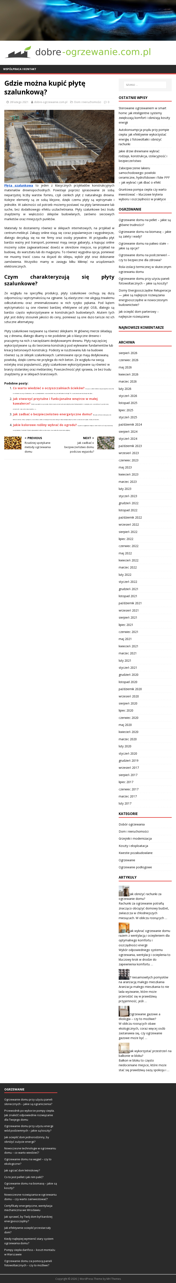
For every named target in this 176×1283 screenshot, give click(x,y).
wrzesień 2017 (129, 768)
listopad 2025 (128, 403)
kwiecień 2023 (128, 474)
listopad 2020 (128, 682)
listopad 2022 (128, 510)
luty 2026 (125, 389)
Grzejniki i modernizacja (135, 838)
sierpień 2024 (128, 431)
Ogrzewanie (127, 860)
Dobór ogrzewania (132, 824)
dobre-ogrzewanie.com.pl (50, 102)
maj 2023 (125, 467)
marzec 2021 (128, 653)
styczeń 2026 (128, 396)
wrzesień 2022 (129, 524)
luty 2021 (125, 660)
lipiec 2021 (126, 625)
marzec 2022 (128, 567)
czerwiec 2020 (128, 718)
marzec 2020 (128, 739)
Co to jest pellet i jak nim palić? (23, 1177)
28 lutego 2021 (19, 102)
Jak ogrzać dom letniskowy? (22, 1170)
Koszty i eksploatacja (133, 846)
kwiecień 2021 (128, 646)
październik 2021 (130, 603)
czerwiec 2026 (128, 360)
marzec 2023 (128, 482)
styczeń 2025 (128, 417)
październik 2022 (130, 517)
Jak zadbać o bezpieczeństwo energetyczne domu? (52, 414)
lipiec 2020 (126, 710)
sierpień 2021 (128, 617)
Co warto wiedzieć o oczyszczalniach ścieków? (49, 388)
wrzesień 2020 (129, 696)
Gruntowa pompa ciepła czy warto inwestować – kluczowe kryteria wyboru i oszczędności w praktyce (143, 194)
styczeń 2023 (128, 496)
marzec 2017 (128, 796)
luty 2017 (125, 803)
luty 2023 (125, 489)
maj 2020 (125, 725)
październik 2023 (130, 446)
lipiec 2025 (126, 410)
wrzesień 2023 (129, 453)
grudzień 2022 (128, 503)
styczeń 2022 (128, 582)
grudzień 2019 (128, 760)
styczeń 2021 (128, 667)
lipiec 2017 (126, 782)
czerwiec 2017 (128, 789)
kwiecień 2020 (128, 732)
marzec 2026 (128, 381)
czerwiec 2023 (128, 460)
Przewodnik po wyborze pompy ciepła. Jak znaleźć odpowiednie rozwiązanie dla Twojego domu (29, 1115)
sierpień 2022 (128, 532)
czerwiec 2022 (128, 546)
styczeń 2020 (128, 753)
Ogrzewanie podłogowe (135, 867)
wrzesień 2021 (129, 610)
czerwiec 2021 (128, 632)
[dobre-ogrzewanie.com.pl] (88, 38)
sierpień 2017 (128, 775)
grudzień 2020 (128, 675)
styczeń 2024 (128, 439)
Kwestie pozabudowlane (136, 853)
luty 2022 (125, 575)
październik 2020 (130, 689)
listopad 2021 (128, 596)
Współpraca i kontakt (19, 69)
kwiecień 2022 (128, 560)
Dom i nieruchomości (87, 102)
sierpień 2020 (128, 703)
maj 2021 (125, 639)
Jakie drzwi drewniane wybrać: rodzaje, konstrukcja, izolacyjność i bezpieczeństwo (143, 156)
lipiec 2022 (126, 539)
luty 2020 (125, 746)
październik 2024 (130, 424)
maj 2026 (125, 367)
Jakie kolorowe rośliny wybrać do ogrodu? (45, 425)
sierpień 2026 (128, 353)
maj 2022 (125, 553)
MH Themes (113, 1279)
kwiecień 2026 (128, 374)
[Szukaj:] (145, 84)
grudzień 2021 (128, 589)
